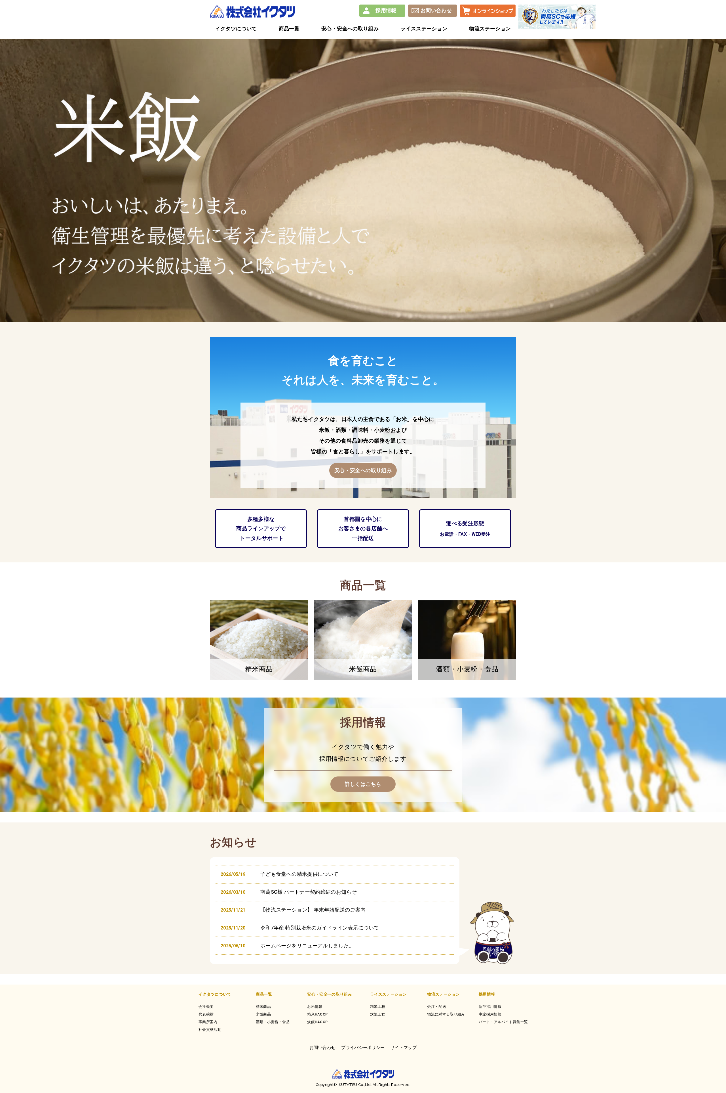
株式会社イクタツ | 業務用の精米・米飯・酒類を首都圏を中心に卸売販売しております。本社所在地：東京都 (252, 11)
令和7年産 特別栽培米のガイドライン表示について (319, 928)
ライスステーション (388, 994)
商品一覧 (264, 994)
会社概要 (206, 1006)
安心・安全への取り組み (329, 994)
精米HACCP (317, 1014)
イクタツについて (215, 994)
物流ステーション (443, 994)
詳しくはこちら (363, 784)
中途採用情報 (490, 1014)
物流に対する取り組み (446, 1014)
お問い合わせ (436, 10)
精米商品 (263, 1006)
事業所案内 (208, 1022)
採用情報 (385, 10)
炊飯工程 (377, 1014)
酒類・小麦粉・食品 (273, 1022)
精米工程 (377, 1006)
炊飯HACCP (317, 1022)
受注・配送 (436, 1006)
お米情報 (314, 1006)
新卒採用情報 (490, 1006)
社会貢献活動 (210, 1029)
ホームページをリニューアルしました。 (307, 945)
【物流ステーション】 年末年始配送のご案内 (313, 910)
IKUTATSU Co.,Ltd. (354, 1084)
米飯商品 (263, 1014)
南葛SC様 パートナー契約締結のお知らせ (308, 892)
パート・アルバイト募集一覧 (503, 1022)
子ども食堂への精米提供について (299, 874)
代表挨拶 (206, 1014)
